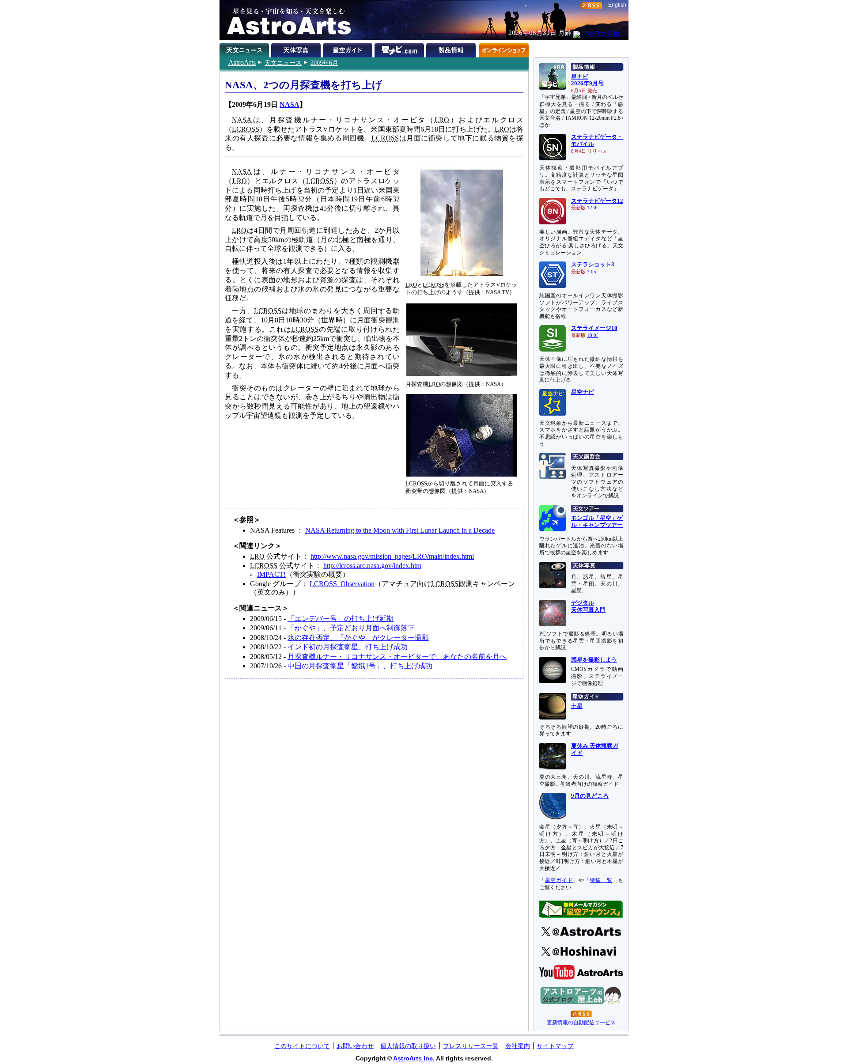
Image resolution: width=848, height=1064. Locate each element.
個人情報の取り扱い (408, 1045)
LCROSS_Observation (342, 583)
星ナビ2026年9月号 (587, 80)
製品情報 (452, 48)
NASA (289, 104)
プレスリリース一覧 (471, 1045)
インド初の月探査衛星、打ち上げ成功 (348, 647)
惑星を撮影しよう (594, 660)
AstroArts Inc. (414, 1058)
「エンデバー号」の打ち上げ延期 (341, 618)
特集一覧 (601, 880)
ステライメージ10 (594, 328)
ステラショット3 (592, 264)
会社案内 (517, 1045)
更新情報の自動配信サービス (581, 1022)
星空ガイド (349, 48)
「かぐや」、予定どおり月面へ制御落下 (351, 628)
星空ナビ (582, 392)
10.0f (592, 335)
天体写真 (297, 48)
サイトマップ (555, 1045)
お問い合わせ (355, 1045)
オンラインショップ (504, 48)
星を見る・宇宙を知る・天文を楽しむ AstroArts (286, 20)
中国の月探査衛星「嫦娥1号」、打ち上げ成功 (360, 666)
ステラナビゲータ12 (597, 201)
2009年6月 (324, 62)
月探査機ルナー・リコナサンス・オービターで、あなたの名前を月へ (397, 656)
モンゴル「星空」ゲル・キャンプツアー (597, 521)
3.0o (591, 271)
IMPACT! (271, 574)
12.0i (592, 207)
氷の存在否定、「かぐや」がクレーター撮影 (358, 637)
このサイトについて (302, 1045)
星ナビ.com (400, 48)
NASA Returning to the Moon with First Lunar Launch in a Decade (400, 530)
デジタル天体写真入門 (588, 606)
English (617, 5)
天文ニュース (283, 62)
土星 (577, 706)
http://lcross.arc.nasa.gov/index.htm (372, 565)
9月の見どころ (590, 796)
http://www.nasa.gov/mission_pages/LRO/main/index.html (392, 556)
